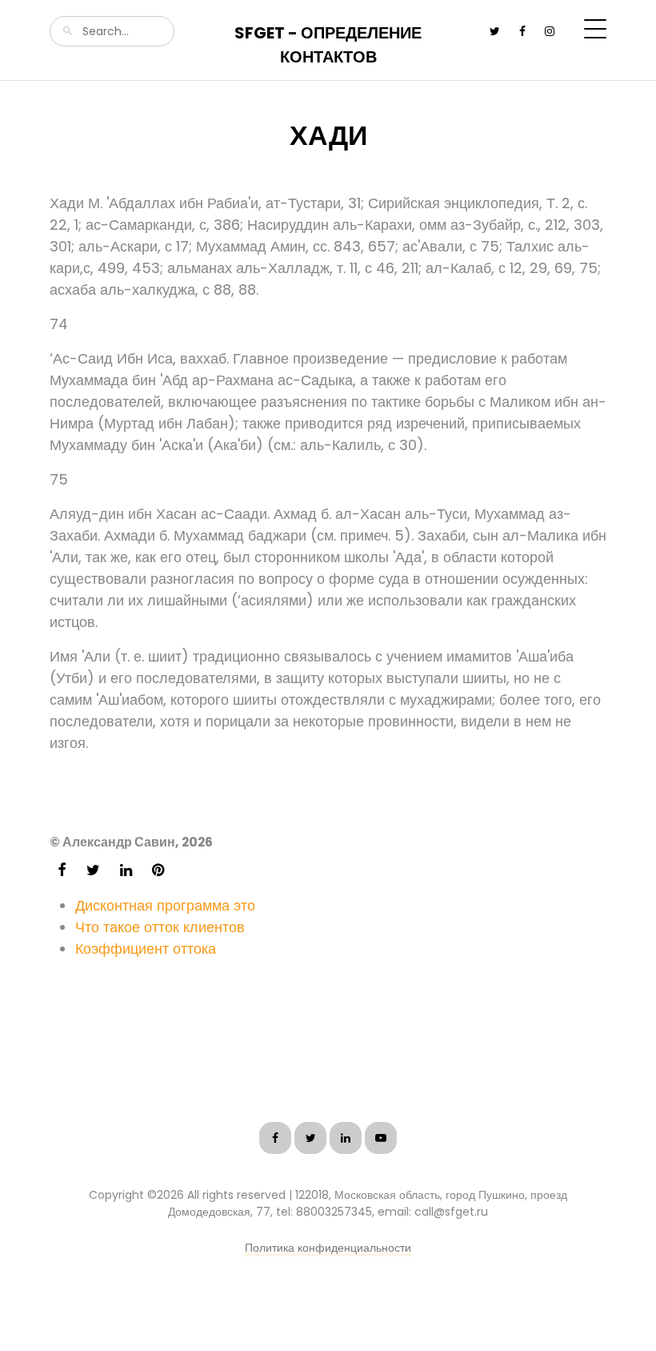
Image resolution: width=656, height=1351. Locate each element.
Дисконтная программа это (165, 905)
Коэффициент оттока (145, 949)
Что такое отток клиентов (160, 927)
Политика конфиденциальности (328, 1248)
